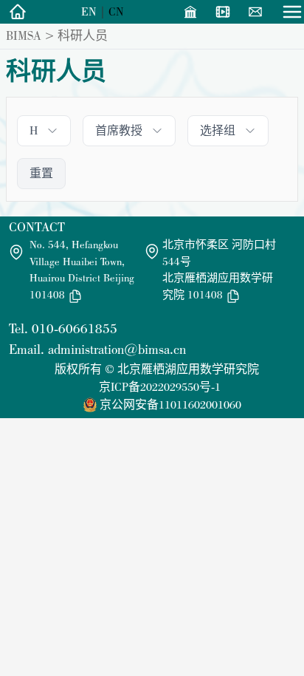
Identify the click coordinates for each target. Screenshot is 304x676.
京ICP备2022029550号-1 (160, 387)
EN (89, 11)
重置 (41, 173)
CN (116, 11)
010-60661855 (74, 328)
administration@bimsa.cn (117, 349)
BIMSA (23, 35)
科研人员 (83, 35)
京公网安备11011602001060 (170, 404)
